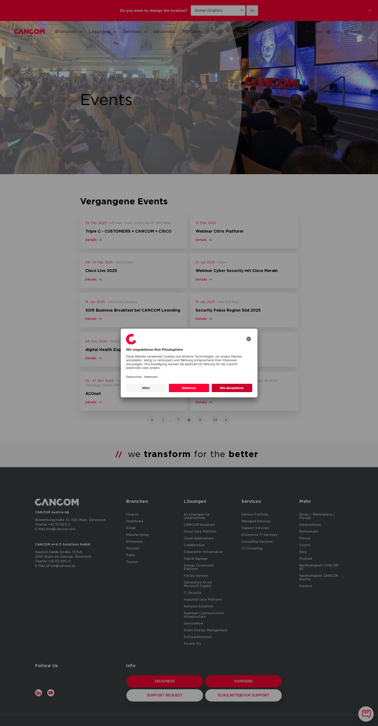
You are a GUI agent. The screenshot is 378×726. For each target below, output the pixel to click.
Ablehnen (189, 388)
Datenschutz (134, 376)
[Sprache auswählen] (248, 339)
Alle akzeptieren (232, 388)
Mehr (146, 388)
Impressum (151, 376)
